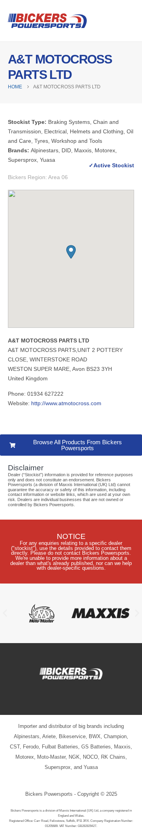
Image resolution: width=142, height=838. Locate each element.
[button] (71, 252)
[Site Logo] (47, 20)
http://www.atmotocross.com (66, 403)
